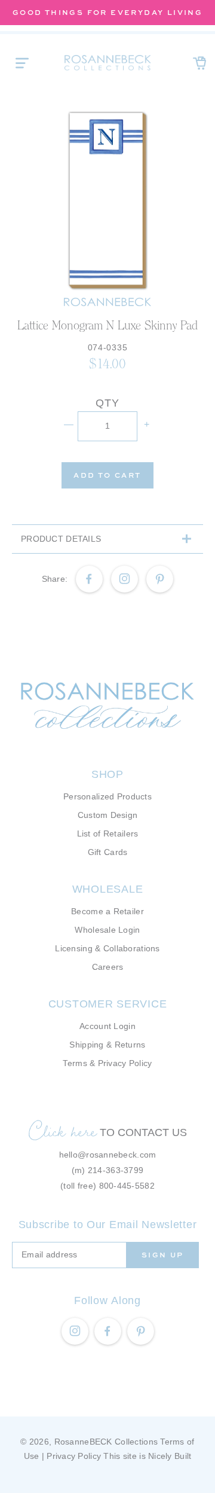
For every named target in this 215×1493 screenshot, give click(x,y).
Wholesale (107, 889)
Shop (107, 774)
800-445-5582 (127, 1185)
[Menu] (22, 63)
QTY (107, 403)
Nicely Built (169, 1456)
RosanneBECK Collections (106, 1441)
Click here (63, 1131)
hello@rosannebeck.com (107, 1154)
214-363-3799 (115, 1170)
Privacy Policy (74, 1456)
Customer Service (107, 1004)
